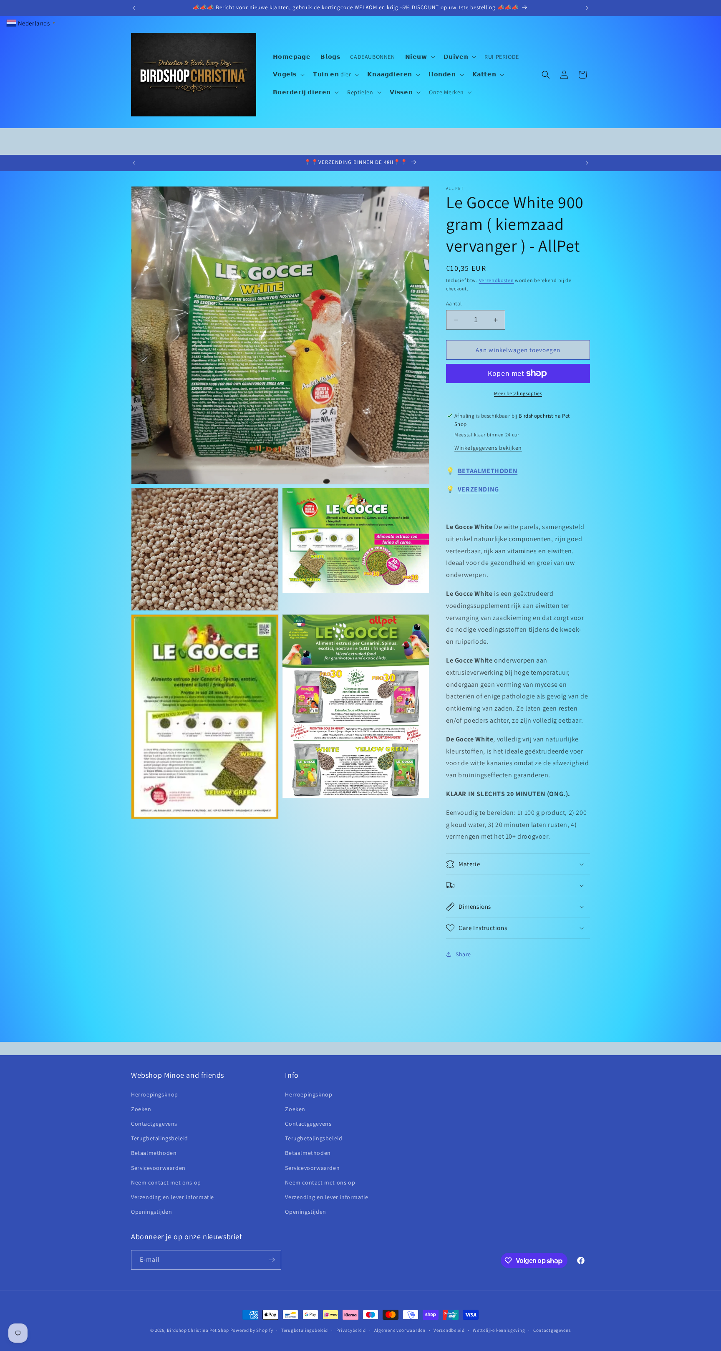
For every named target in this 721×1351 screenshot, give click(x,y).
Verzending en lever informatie (172, 1197)
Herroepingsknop (154, 1094)
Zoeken (141, 1109)
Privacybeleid (351, 1330)
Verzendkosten (496, 280)
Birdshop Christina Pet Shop (198, 1330)
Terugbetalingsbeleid (159, 1138)
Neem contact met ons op (166, 1182)
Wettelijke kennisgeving (499, 1330)
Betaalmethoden (153, 1153)
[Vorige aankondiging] (134, 8)
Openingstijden (151, 1211)
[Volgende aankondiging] (587, 8)
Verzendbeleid (449, 1330)
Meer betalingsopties (518, 393)
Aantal (453, 303)
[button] (419, 57)
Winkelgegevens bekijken (488, 447)
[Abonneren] (271, 1260)
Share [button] (463, 954)
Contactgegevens (154, 1123)
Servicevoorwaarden (158, 1168)
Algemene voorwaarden (400, 1330)
